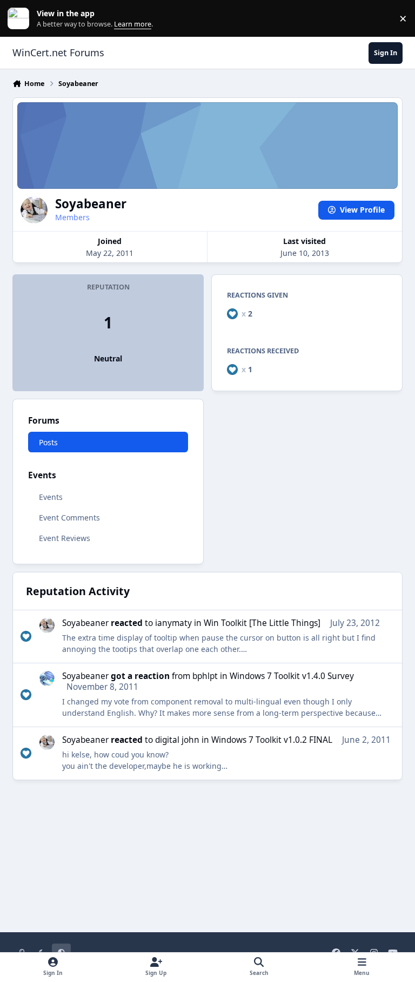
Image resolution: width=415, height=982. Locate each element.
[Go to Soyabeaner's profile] (47, 625)
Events (51, 497)
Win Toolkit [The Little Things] (262, 623)
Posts (48, 442)
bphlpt (205, 676)
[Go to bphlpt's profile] (47, 678)
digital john (177, 740)
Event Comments (69, 517)
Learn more (21, 19)
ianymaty (173, 623)
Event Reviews (64, 538)
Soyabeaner (85, 623)
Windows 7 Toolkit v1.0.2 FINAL (271, 740)
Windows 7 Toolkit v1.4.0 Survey (292, 676)
